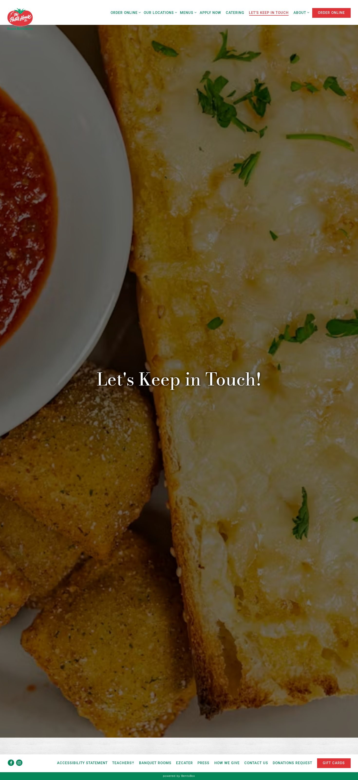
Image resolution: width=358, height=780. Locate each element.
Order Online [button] (331, 13)
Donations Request (292, 763)
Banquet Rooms (155, 763)
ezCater (184, 763)
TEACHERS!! (123, 763)
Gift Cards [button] (334, 763)
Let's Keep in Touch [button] (269, 13)
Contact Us (256, 763)
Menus (187, 12)
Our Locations (159, 12)
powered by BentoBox (179, 776)
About (300, 12)
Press (203, 763)
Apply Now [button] (210, 13)
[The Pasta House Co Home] (20, 18)
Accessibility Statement (82, 763)
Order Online (124, 12)
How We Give (227, 763)
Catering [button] (235, 13)
